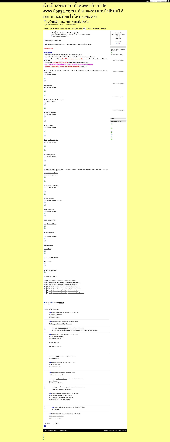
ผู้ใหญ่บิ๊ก (56, 430)
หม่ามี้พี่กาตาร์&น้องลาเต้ (61, 379)
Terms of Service (122, 430)
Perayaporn (59, 321)
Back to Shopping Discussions (60, 36)
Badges (106, 430)
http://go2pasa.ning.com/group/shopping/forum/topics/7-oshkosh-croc (66, 293)
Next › (57, 423)
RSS (45, 426)
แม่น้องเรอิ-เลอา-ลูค (61, 34)
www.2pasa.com (58, 11)
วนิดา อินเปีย (59, 334)
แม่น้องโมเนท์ (59, 393)
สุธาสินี (57, 356)
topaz (57, 372)
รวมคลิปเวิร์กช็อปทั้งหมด (116, 54)
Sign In (147, 1)
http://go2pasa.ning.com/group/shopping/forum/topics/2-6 (64, 282)
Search (168, 1)
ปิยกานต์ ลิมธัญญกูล (60, 413)
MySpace (48, 302)
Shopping (87, 34)
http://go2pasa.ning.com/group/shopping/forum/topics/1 (63, 280)
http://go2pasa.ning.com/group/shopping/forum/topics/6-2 (63, 291)
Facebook (55, 302)
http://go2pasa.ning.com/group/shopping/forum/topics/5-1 (64, 289)
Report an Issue (113, 430)
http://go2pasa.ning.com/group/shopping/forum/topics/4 (64, 287)
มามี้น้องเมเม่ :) (59, 312)
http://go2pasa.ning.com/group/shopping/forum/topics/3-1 (63, 284)
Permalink (50, 312)
